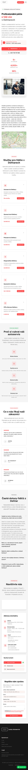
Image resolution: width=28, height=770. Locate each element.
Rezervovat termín (11, 669)
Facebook (10, 765)
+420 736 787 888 (15, 53)
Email (4, 694)
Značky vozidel (5, 744)
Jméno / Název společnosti (9, 689)
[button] (18, 134)
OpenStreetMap (19, 147)
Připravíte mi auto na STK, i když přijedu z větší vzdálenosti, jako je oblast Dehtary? (13, 566)
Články (3, 742)
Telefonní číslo (6, 699)
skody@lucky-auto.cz (13, 640)
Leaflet (13, 147)
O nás (3, 740)
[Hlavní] (4, 2)
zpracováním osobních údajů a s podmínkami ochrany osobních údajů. (14, 711)
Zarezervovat (21, 198)
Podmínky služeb (5, 752)
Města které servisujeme (7, 746)
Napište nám (22, 767)
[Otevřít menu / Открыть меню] (26, 2)
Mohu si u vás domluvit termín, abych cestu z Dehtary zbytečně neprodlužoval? (12, 544)
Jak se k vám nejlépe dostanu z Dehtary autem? (13, 558)
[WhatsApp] (23, 662)
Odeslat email (10, 665)
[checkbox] (3, 710)
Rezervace (20, 2)
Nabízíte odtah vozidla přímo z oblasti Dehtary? (12, 552)
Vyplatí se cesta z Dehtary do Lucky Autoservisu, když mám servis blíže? (12, 517)
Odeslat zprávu (14, 715)
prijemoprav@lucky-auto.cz (14, 636)
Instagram (17, 765)
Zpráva (4, 704)
